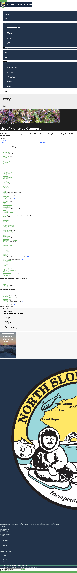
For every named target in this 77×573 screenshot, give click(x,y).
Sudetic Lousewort (7, 260)
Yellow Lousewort (6, 275)
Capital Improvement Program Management (13, 27)
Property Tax (8, 82)
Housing (8, 32)
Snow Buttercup (6, 255)
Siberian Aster (6, 254)
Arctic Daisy (5, 176)
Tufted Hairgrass (6, 161)
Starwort (4, 258)
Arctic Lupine (5, 180)
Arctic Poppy (5, 181)
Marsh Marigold (6, 220)
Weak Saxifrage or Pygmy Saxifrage (10, 268)
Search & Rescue (9, 44)
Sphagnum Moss (6, 286)
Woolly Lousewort (7, 273)
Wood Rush (5, 165)
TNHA (5, 19)
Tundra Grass (5, 162)
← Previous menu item (7, 311)
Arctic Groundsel (6, 178)
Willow (4, 304)
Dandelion (5, 197)
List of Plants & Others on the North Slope (8, 123)
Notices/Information (10, 76)
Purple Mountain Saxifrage (8, 243)
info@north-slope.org (5, 534)
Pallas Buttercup (6, 236)
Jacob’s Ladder (6, 211)
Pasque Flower (6, 239)
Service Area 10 (9, 83)
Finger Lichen (5, 283)
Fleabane (4, 202)
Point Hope (6, 56)
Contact (4, 90)
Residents (5, 541)
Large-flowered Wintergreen (9, 214)
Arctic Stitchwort (6, 182)
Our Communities (6, 49)
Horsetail (4, 210)
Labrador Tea (5, 301)
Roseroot (4, 248)
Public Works (8, 43)
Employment (5, 47)
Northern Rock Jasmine (7, 231)
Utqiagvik (6, 58)
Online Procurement (9, 78)
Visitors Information (9, 85)
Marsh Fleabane (6, 219)
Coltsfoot (5, 192)
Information (5, 61)
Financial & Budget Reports (11, 71)
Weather (6, 20)
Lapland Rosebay (6, 303)
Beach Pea (5, 185)
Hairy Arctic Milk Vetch (7, 207)
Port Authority (9, 42)
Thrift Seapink (6, 263)
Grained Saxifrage (6, 206)
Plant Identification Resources (9, 330)
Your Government (6, 540)
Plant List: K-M (8, 321)
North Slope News (9, 73)
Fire (7, 29)
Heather (4, 208)
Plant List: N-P (8, 322)
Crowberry (5, 195)
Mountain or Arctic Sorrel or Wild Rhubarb (12, 224)
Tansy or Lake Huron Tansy (8, 261)
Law (7, 37)
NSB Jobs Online (7, 48)
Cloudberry (5, 191)
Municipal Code (9, 86)
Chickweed (5, 190)
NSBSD (5, 17)
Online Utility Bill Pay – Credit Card (12, 80)
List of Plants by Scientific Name (12, 328)
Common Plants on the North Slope (13, 314)
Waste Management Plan (10, 87)
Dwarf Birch (5, 299)
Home (1, 123)
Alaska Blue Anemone (7, 171)
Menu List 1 (6, 23)
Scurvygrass (5, 253)
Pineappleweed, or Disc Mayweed (10, 240)
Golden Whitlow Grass (7, 205)
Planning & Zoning (9, 81)
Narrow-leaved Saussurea (8, 225)
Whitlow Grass (6, 269)
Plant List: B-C (8, 318)
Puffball (4, 284)
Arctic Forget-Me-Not (7, 177)
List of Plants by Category (10, 326)
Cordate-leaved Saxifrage (8, 193)
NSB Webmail (5, 91)
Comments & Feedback (10, 66)
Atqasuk (6, 52)
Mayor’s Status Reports (10, 72)
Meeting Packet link (6, 99)
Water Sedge (5, 163)
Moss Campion (6, 221)
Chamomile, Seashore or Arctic (9, 188)
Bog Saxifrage (5, 186)
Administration (9, 24)
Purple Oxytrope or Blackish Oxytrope (11, 244)
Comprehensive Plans (10, 68)
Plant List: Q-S (8, 323)
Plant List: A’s (7, 317)
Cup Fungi (5, 281)
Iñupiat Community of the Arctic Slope (10, 15)
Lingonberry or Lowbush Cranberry (10, 215)
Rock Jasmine (5, 246)
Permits (6, 18)
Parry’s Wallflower (7, 237)
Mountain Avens (6, 222)
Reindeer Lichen (6, 285)
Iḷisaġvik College (7, 14)
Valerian (4, 266)
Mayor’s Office (9, 38)
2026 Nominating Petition (7, 100)
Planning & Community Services (11, 39)
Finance (8, 28)
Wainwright (5, 563)
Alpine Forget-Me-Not (7, 172)
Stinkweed (5, 259)
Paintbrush (5, 235)
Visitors (4, 10)
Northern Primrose (7, 230)
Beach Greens (5, 183)
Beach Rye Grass (6, 152)
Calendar (4, 88)
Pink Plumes (5, 241)
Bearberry (5, 295)
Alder (4, 292)
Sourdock (5, 256)
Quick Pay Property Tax (7, 98)
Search (23, 569)
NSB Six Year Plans (9, 63)
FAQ (3, 92)
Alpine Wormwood (7, 174)
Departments (5, 22)
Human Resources (9, 33)
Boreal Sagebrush (6, 187)
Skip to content (3, 1)
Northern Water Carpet (8, 232)
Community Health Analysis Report (12, 67)
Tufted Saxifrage (6, 264)
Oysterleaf (5, 234)
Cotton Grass (5, 153)
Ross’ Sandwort (6, 249)
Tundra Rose (5, 265)
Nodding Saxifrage (6, 227)
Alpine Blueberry (6, 294)
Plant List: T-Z (8, 325)
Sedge (4, 158)
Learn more (25, 565)
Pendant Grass (6, 156)
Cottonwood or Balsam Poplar (9, 297)
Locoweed (5, 216)
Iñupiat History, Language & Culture (12, 34)
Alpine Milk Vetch (6, 173)
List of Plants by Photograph (11, 327)
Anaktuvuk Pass (7, 51)
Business (4, 543)
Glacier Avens (5, 203)
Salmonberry (5, 251)
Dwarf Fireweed (6, 198)
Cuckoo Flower (6, 196)
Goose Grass (5, 155)
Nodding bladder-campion (8, 226)
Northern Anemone (7, 229)
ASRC (5, 13)
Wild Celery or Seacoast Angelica (10, 270)
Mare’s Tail (5, 217)
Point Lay (6, 57)
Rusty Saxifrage (6, 250)
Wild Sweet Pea (6, 271)
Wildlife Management (10, 46)
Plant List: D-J (8, 320)
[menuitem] (40, 15)
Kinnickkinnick (5, 300)
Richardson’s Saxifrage (7, 245)
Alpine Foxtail (6, 151)
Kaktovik (6, 53)
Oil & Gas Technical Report (11, 77)
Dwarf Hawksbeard (7, 200)
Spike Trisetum (6, 160)
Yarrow (4, 274)
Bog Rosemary (6, 296)
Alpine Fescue (6, 150)
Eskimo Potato (6, 201)
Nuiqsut (6, 54)
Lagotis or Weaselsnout (8, 212)
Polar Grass (5, 157)
